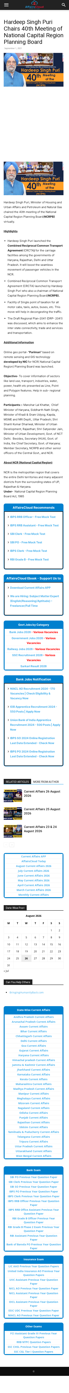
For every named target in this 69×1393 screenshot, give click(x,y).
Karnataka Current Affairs (33, 1074)
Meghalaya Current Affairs (33, 1098)
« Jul (6, 971)
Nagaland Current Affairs (33, 1108)
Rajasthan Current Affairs (33, 1122)
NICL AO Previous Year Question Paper (33, 1288)
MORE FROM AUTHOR (46, 781)
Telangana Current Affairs (33, 1136)
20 (35, 951)
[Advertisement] (34, 126)
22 (51, 951)
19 (26, 951)
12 (26, 944)
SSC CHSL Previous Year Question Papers (34, 1347)
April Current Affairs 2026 (33, 885)
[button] (6, 5)
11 (17, 944)
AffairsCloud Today (34, 861)
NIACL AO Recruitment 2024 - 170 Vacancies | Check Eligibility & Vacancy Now (32, 693)
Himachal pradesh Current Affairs (33, 1060)
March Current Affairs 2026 (34, 890)
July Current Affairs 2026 (33, 871)
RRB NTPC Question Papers (34, 1342)
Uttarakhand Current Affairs (34, 1151)
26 (26, 958)
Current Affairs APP (33, 856)
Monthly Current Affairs (33, 894)
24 (8, 958)
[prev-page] (6, 844)
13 (35, 944)
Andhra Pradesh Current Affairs (34, 1017)
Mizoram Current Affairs (33, 1103)
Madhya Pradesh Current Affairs (33, 1089)
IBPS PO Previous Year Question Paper (33, 1191)
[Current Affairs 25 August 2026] (13, 813)
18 (17, 951)
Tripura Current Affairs (33, 1141)
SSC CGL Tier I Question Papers (33, 1351)
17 (8, 951)
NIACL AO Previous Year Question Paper (33, 1315)
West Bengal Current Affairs (33, 1156)
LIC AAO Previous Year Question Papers (33, 1266)
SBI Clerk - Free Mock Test (27, 534)
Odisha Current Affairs (33, 1113)
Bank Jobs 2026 (33, 632)
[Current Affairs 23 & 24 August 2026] (13, 831)
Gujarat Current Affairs (33, 1050)
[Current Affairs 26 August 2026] (13, 795)
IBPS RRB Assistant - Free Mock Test (34, 525)
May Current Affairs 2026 (33, 880)
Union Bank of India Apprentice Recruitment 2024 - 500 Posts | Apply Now (35, 724)
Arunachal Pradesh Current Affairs (33, 1021)
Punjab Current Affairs (33, 1117)
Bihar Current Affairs (33, 1031)
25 (17, 958)
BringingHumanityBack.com (27, 992)
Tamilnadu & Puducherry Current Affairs (33, 1132)
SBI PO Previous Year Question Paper (33, 1177)
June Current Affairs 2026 (34, 875)
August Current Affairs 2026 (33, 866)
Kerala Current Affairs (33, 1079)
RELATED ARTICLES (17, 781)
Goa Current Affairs (33, 1045)
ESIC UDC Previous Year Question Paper (33, 1310)
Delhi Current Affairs (34, 1041)
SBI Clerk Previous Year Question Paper (34, 1182)
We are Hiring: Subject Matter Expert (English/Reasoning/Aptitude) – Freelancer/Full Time (34, 600)
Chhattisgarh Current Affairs (34, 1036)
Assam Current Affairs (34, 1026)
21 (43, 951)
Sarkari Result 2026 (33, 666)
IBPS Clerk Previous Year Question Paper (33, 1196)
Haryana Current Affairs (33, 1055)
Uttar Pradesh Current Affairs (33, 1146)
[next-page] (12, 844)
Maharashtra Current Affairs (34, 1084)
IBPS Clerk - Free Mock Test (28, 551)
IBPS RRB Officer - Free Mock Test (33, 517)
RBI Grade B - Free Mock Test (29, 559)
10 (8, 944)
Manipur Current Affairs (33, 1093)
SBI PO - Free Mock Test (26, 542)
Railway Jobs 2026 (33, 649)
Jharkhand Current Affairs (33, 1069)
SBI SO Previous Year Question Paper (33, 1186)
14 (43, 944)
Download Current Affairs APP (30, 587)
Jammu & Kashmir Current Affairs (33, 1065)
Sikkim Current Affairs (33, 1127)
